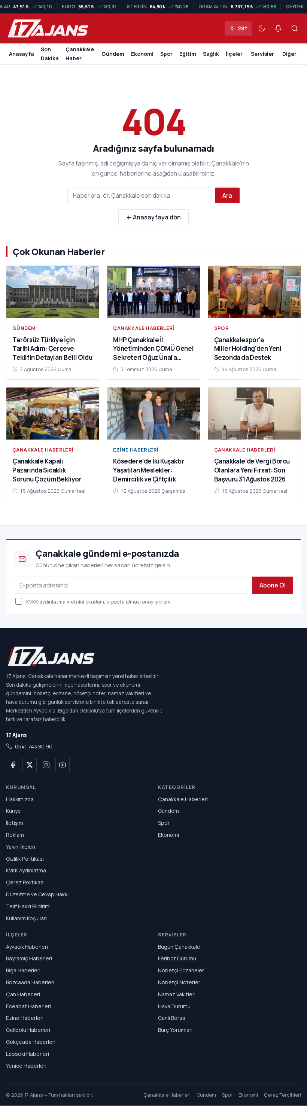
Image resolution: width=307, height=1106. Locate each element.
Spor (166, 53)
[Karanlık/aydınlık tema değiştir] (261, 28)
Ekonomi (142, 53)
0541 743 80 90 (33, 746)
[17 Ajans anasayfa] (153, 656)
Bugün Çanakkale (179, 946)
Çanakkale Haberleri (143, 328)
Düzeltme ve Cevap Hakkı (37, 894)
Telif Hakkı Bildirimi (28, 906)
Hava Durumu (174, 1006)
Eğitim (187, 53)
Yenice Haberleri (26, 1065)
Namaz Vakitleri (176, 994)
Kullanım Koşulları (26, 918)
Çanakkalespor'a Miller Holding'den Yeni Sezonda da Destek (248, 348)
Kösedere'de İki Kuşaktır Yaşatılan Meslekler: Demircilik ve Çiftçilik (148, 470)
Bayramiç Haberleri (29, 958)
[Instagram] (46, 765)
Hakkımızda (20, 799)
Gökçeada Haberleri (30, 1041)
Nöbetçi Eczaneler (181, 970)
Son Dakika (50, 54)
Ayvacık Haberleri (27, 946)
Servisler (262, 53)
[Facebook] (13, 765)
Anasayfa (21, 53)
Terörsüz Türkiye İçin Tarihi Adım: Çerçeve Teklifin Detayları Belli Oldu (52, 348)
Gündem (112, 53)
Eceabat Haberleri (28, 1006)
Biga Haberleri (23, 970)
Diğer (289, 53)
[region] (153, 6)
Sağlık (211, 53)
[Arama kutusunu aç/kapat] (294, 28)
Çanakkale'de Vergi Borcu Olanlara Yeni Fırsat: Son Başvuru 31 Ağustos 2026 (252, 470)
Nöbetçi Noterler (179, 982)
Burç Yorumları (175, 1029)
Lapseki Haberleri (27, 1053)
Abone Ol (272, 585)
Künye (13, 811)
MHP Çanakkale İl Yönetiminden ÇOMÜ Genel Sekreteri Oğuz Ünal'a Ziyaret (153, 353)
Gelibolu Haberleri (28, 1029)
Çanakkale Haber (80, 54)
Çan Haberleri (23, 994)
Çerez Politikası (25, 882)
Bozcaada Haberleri (30, 982)
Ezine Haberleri (135, 449)
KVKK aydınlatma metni (53, 601)
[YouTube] (62, 765)
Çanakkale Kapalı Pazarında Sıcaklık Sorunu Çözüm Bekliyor (47, 470)
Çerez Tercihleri (282, 1095)
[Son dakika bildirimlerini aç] (278, 28)
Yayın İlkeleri (20, 846)
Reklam (15, 834)
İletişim (14, 822)
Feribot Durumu (177, 958)
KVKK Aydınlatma (26, 870)
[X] (29, 765)
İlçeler (234, 53)
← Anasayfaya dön (153, 217)
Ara (227, 195)
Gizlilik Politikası (25, 858)
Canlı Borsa (171, 1018)
